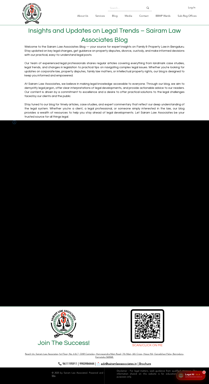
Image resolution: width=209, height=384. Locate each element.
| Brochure (144, 364)
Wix (54, 375)
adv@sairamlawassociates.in (119, 364)
